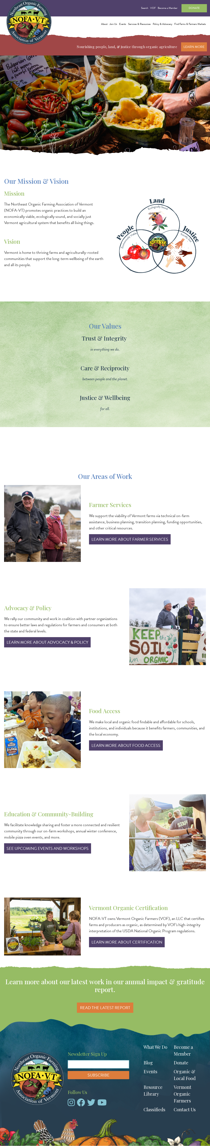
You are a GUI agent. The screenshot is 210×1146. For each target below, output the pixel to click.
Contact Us (185, 1109)
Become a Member (167, 8)
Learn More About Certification (126, 942)
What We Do (155, 1047)
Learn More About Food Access (125, 745)
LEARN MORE (194, 46)
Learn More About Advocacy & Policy (47, 642)
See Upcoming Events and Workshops (48, 848)
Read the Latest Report (105, 1008)
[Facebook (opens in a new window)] (81, 1104)
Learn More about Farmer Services (129, 539)
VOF (153, 8)
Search (144, 8)
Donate (194, 8)
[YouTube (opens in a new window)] (102, 1104)
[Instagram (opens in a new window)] (71, 1104)
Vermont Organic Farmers (182, 1094)
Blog (148, 1062)
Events (150, 1071)
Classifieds (154, 1109)
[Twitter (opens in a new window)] (91, 1104)
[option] (105, 106)
